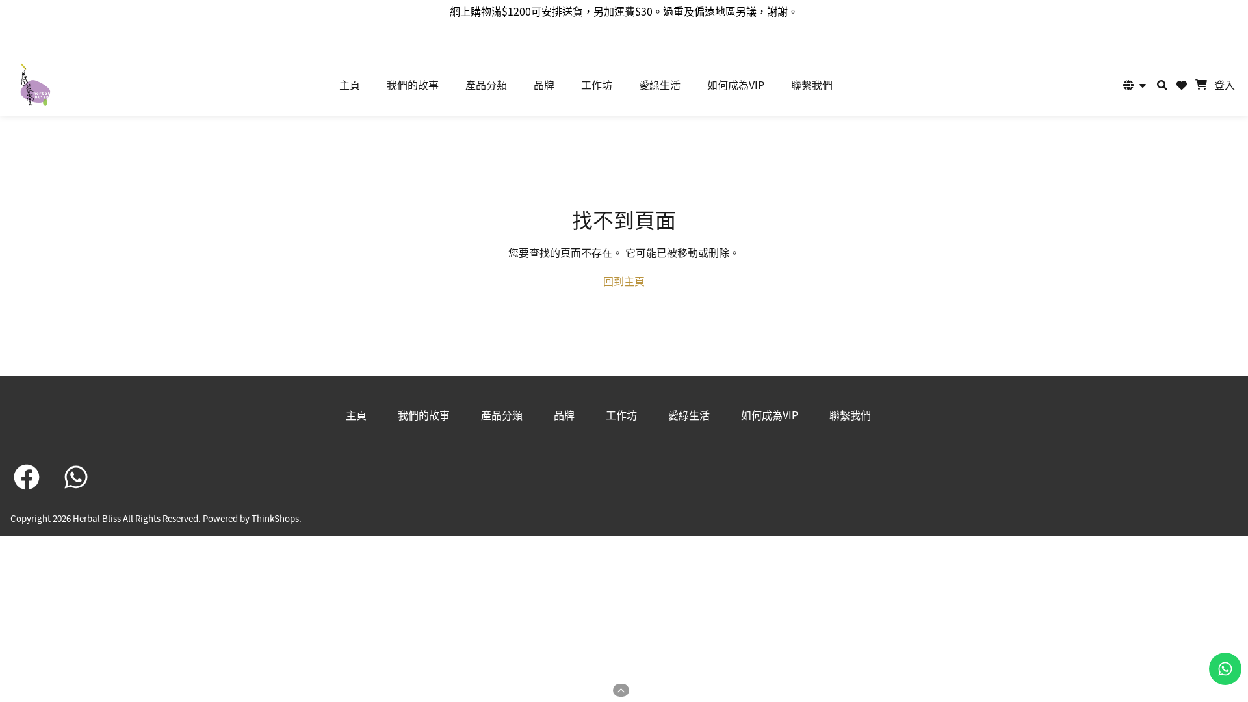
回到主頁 (624, 281)
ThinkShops (275, 518)
